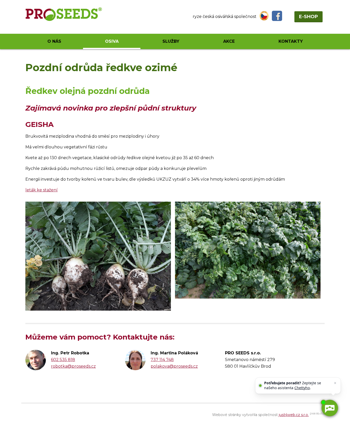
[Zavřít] (335, 383)
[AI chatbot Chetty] (329, 408)
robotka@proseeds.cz (73, 366)
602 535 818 (63, 359)
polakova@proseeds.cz (174, 366)
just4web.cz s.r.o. (294, 414)
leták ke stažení (41, 190)
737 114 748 (162, 359)
